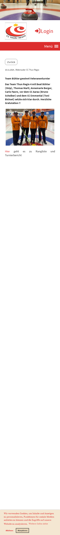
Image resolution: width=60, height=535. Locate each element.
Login (47, 31)
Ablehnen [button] (9, 530)
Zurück (11, 62)
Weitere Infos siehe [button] (38, 523)
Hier (7, 151)
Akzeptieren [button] (22, 530)
